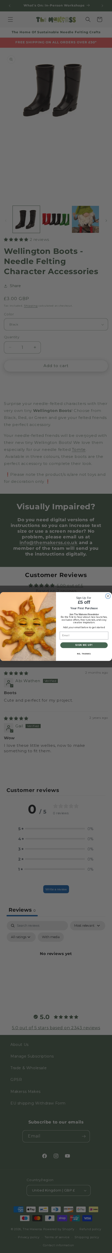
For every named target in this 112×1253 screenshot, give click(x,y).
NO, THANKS (84, 654)
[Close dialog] (108, 596)
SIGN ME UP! (84, 645)
